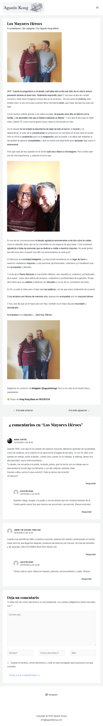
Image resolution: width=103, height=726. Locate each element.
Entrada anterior (23, 410)
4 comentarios (14, 28)
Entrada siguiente (79, 410)
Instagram (36, 388)
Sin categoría (28, 28)
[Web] (83, 653)
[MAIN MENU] (97, 7)
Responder (91, 483)
